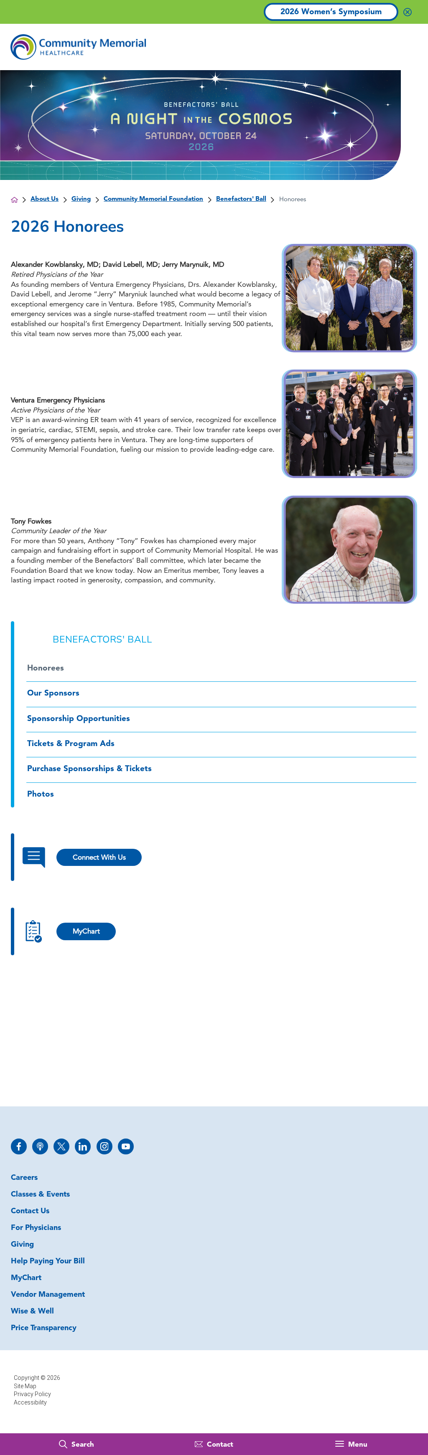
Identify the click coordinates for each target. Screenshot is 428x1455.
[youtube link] (126, 1146)
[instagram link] (104, 1146)
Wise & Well (32, 1312)
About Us (45, 199)
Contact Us (30, 1211)
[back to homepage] (14, 199)
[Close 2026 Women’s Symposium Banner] (407, 12)
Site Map (25, 1386)
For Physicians (36, 1228)
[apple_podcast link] (40, 1146)
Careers (24, 1178)
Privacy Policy (32, 1394)
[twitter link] (61, 1146)
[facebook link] (19, 1146)
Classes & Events (40, 1195)
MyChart (26, 1278)
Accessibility (30, 1402)
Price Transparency (43, 1328)
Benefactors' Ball (241, 199)
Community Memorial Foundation (153, 199)
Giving (81, 199)
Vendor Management (48, 1295)
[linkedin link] (83, 1146)
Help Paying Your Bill (48, 1261)
